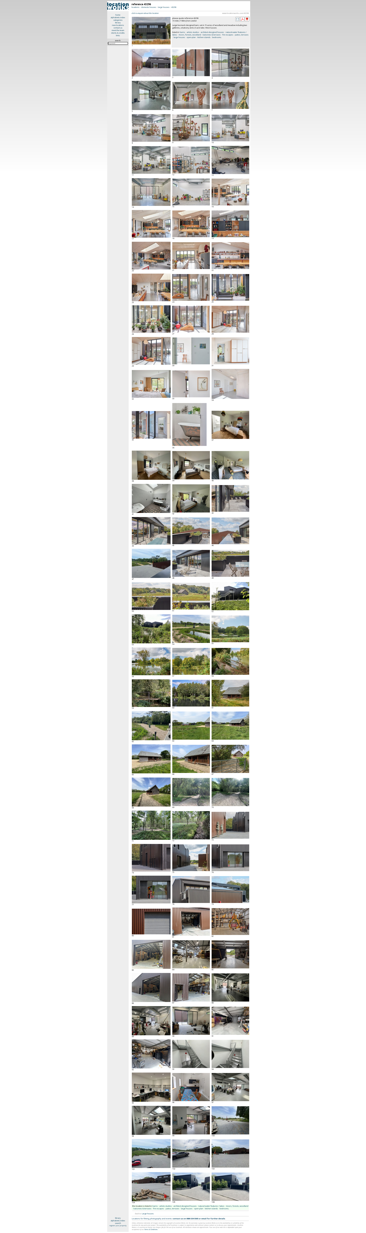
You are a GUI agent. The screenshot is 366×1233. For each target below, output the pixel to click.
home (117, 15)
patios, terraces (241, 34)
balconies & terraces (212, 34)
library (118, 22)
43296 (173, 7)
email (203, 1218)
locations (135, 7)
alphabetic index (118, 17)
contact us (118, 27)
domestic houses (148, 7)
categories (118, 20)
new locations (118, 25)
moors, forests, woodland (190, 34)
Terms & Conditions (151, 1229)
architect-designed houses (212, 32)
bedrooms (216, 37)
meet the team (118, 30)
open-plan (191, 37)
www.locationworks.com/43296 (235, 13)
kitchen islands (203, 37)
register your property (118, 1225)
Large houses (148, 1213)
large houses (163, 7)
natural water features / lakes (211, 1206)
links (118, 35)
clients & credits (118, 33)
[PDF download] (242, 20)
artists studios (193, 32)
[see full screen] (237, 19)
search (118, 1223)
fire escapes (227, 34)
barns (182, 32)
